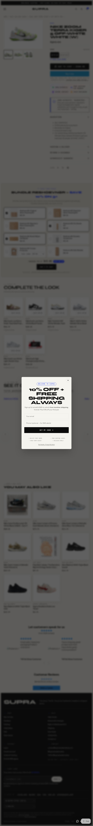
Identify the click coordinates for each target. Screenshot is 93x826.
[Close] (68, 380)
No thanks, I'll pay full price (46, 444)
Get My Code (45, 430)
